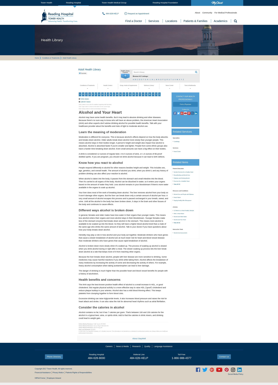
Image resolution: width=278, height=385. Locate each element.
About (197, 13)
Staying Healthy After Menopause (182, 200)
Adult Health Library (70, 58)
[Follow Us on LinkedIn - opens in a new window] (195, 113)
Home (37, 58)
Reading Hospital (73, 3)
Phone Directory (54, 357)
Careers (109, 346)
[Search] (235, 21)
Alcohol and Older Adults (180, 216)
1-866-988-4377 (181, 358)
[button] (125, 76)
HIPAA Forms (40, 378)
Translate (83, 73)
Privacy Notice (58, 372)
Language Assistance (163, 346)
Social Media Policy (235, 374)
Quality (147, 346)
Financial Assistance (43, 372)
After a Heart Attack (179, 213)
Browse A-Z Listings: (140, 76)
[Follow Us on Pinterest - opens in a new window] (188, 113)
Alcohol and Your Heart (180, 219)
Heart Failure (177, 197)
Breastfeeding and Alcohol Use (182, 175)
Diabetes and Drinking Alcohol (181, 178)
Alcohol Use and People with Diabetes (184, 194)
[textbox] (164, 72)
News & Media (122, 346)
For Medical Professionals (225, 13)
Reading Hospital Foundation (165, 3)
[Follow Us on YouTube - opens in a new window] (182, 113)
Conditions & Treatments (51, 58)
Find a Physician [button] (185, 104)
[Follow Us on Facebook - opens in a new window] (175, 113)
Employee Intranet (54, 378)
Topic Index (85, 99)
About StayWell (139, 338)
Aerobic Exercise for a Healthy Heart (183, 172)
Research (136, 346)
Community (207, 13)
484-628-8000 (96, 358)
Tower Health (46, 3)
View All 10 (177, 184)
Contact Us (224, 357)
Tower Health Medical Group (114, 3)
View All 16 (177, 222)
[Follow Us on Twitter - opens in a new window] (178, 113)
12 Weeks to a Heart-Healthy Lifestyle (184, 210)
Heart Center (177, 151)
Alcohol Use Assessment (180, 233)
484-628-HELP (139, 358)
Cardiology (177, 141)
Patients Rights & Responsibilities (79, 372)
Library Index (86, 102)
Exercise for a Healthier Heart (181, 181)
